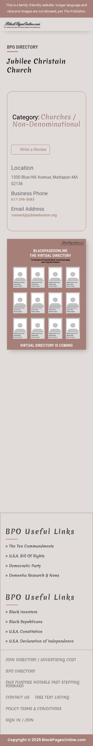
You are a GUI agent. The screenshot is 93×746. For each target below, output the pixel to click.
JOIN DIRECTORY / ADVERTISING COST (41, 660)
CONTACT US (17, 698)
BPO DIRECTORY (20, 671)
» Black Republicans (23, 621)
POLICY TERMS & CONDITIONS (33, 709)
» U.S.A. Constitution (23, 631)
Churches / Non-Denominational (46, 120)
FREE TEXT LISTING (52, 698)
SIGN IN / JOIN (20, 720)
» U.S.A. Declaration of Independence (39, 641)
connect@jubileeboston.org (34, 215)
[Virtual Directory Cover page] (46, 348)
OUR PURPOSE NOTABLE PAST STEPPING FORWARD (43, 685)
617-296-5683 (22, 199)
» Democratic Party (23, 565)
